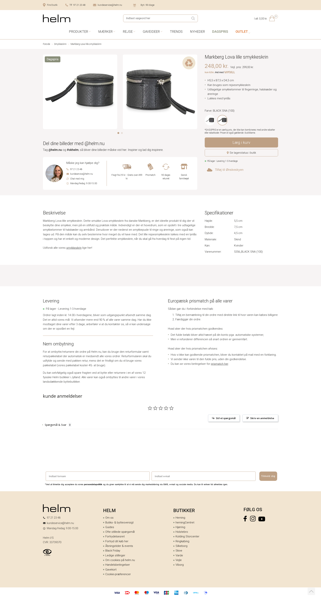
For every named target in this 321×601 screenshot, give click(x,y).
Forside (46, 44)
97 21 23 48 (76, 169)
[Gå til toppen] (311, 591)
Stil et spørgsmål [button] (226, 418)
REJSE (128, 31)
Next (194, 92)
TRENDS (176, 31)
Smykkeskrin (60, 44)
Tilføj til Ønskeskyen (229, 170)
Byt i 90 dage (147, 5)
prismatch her (219, 364)
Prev (45, 92)
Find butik (52, 5)
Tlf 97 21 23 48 (77, 5)
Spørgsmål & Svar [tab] (55, 425)
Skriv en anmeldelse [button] (262, 418)
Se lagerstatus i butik (243, 152)
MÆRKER (105, 31)
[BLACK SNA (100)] (222, 120)
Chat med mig (77, 178)
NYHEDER (197, 31)
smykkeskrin (74, 247)
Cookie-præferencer (118, 574)
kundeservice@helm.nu (110, 5)
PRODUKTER (78, 31)
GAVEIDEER (151, 31)
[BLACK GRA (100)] (210, 120)
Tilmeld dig (268, 476)
